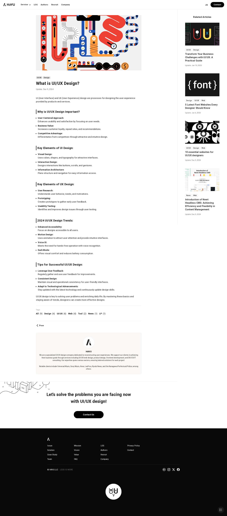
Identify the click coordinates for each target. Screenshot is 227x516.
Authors (44, 5)
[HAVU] (48, 439)
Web (72, 313)
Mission (77, 446)
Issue (49, 446)
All (39, 313)
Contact (217, 5)
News (92, 313)
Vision (76, 450)
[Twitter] (173, 469)
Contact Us (88, 414)
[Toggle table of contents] (221, 510)
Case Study (52, 455)
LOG (36, 5)
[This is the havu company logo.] (9, 4)
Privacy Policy (133, 446)
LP (102, 313)
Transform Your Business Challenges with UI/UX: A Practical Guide (199, 57)
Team (49, 459)
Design (46, 78)
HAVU (89, 351)
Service (24, 4)
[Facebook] (178, 469)
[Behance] (164, 469)
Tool (82, 313)
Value (76, 455)
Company (65, 5)
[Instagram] (168, 469)
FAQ (76, 459)
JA (206, 5)
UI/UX (39, 78)
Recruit (54, 5)
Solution (50, 450)
